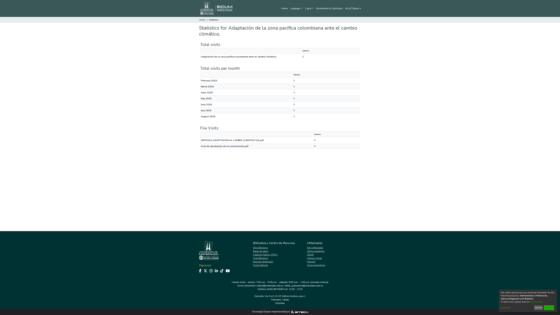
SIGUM (310, 254)
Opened (311, 261)
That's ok (549, 307)
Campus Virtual (314, 258)
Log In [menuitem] (308, 8)
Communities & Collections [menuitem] (329, 8)
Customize (505, 307)
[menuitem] (353, 8)
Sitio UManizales (315, 247)
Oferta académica (315, 251)
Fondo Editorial (260, 265)
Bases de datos (260, 251)
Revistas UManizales (263, 261)
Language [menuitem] (295, 8)
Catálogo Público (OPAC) (265, 254)
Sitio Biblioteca (260, 247)
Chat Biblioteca (260, 258)
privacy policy (536, 301)
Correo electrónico (316, 265)
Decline (538, 307)
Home (284, 8)
